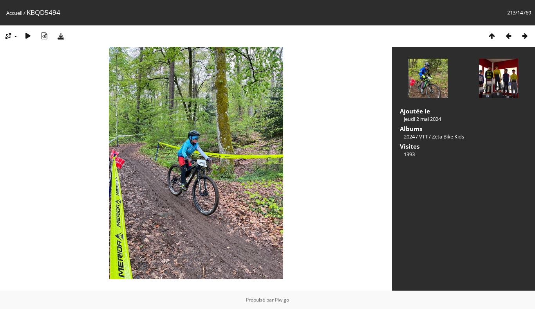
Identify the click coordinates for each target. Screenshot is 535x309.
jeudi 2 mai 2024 (422, 118)
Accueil (14, 12)
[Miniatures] (492, 35)
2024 (409, 136)
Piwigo (282, 299)
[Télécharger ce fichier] (60, 35)
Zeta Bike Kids (448, 136)
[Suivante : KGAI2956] (525, 35)
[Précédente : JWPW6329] (508, 35)
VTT (423, 136)
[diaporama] (28, 35)
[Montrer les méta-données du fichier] (44, 35)
